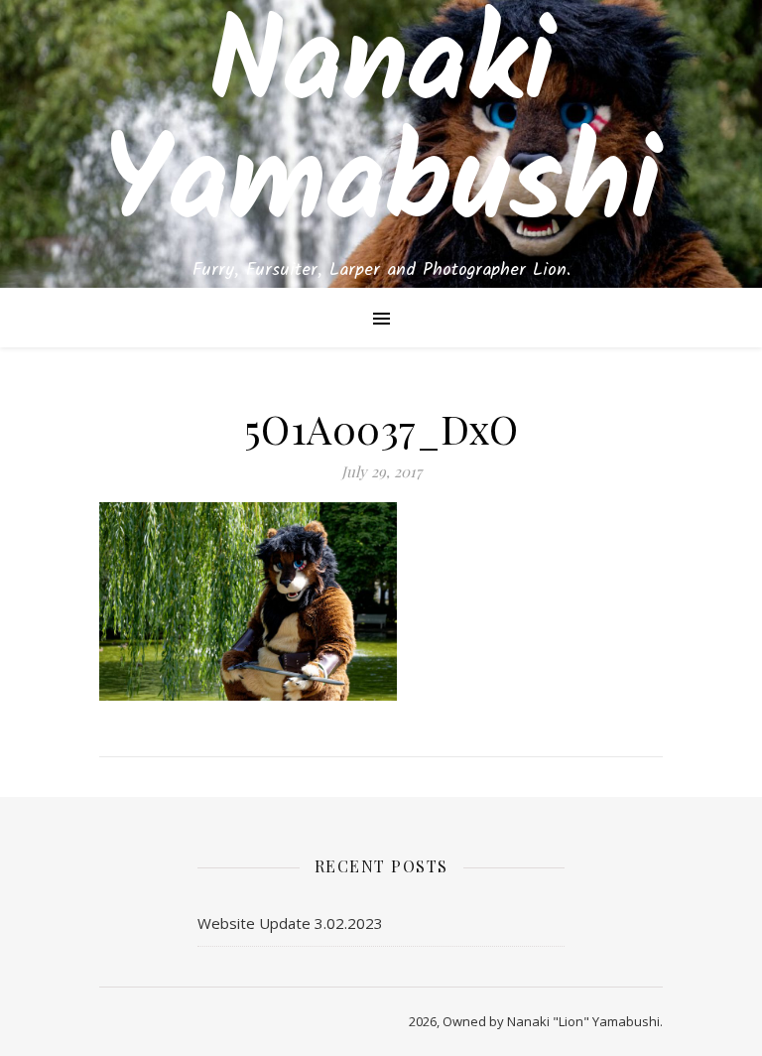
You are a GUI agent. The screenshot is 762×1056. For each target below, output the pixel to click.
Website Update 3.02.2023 (290, 923)
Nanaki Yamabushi (381, 127)
